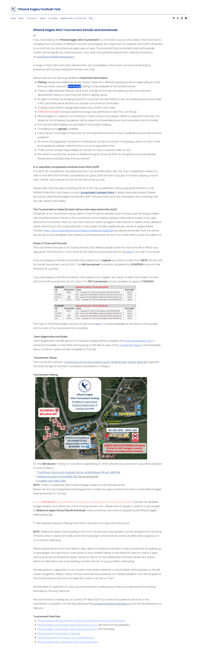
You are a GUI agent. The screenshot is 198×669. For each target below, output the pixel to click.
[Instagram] (181, 18)
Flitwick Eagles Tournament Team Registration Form (67, 625)
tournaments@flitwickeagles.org (55, 56)
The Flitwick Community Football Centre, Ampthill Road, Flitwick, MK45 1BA (105, 362)
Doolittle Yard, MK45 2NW (52, 480)
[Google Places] (173, 18)
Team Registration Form (138, 340)
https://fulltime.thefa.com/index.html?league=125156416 (82, 230)
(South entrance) (87, 476)
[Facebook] (177, 18)
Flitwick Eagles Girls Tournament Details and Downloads (75, 30)
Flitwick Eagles (29, 9)
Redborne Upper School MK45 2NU (57, 476)
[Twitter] (186, 18)
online (129, 251)
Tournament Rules (129, 345)
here (47, 230)
